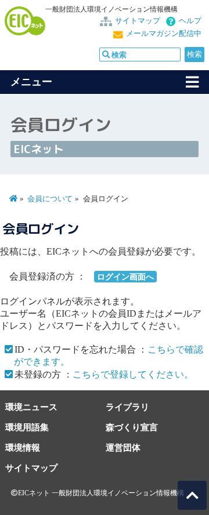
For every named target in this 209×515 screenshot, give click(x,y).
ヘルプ (190, 21)
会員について (50, 199)
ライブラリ (127, 407)
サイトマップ (137, 21)
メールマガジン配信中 (163, 34)
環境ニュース (31, 407)
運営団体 (123, 447)
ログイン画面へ (125, 276)
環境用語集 (27, 427)
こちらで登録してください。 (133, 374)
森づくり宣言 (132, 427)
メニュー (31, 82)
